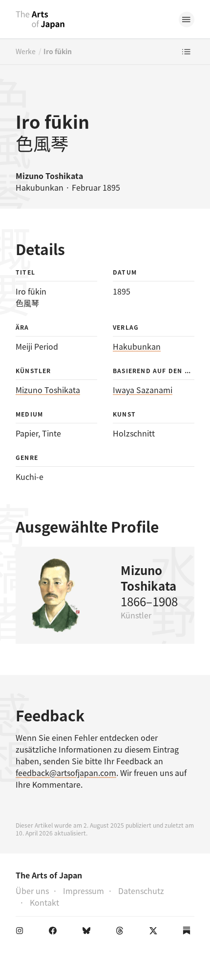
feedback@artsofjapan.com (66, 772)
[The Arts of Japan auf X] (155, 932)
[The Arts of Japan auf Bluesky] (88, 932)
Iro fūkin (57, 51)
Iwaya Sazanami (142, 390)
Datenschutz (141, 890)
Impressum (83, 890)
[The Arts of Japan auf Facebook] (55, 932)
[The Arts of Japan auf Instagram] (21, 932)
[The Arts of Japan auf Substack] (188, 932)
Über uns (32, 890)
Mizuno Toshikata (48, 390)
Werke (26, 51)
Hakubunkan (137, 346)
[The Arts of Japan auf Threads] (121, 932)
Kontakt (44, 902)
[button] (186, 19)
